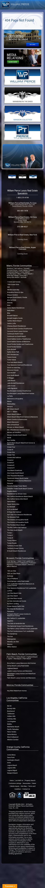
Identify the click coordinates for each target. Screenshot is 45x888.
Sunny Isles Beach (13, 277)
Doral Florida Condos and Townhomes (20, 344)
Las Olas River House (14, 598)
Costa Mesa (11, 755)
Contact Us (26, 789)
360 (8, 287)
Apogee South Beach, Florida (17, 297)
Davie (19, 561)
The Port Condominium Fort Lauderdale (20, 631)
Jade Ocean (11, 386)
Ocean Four (11, 447)
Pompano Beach (21, 564)
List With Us (19, 780)
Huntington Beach (13, 760)
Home (12, 780)
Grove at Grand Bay (13, 367)
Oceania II (10, 462)
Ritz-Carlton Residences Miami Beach (20, 496)
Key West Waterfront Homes (17, 691)
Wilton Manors (12, 566)
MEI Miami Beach (13, 409)
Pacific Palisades (13, 729)
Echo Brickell (11, 349)
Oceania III (10, 465)
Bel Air (9, 706)
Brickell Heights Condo (15, 318)
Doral (31, 270)
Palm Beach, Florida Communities (22, 654)
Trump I (9, 533)
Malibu (9, 724)
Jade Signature (12, 388)
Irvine (9, 763)
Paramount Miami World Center (17, 478)
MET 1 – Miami (12, 412)
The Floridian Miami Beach (16, 525)
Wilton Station (12, 647)
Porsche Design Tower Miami (17, 486)
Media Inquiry (14, 786)
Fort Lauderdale (28, 561)
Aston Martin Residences (15, 308)
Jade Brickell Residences (15, 383)
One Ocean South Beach (15, 473)
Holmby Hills (11, 719)
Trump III (10, 538)
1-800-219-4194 (22, 198)
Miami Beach (27, 274)
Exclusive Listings (15, 783)
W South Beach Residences (16, 551)
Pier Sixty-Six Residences (15, 609)
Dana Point (11, 757)
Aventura (10, 268)
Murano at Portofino (14, 432)
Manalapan (17, 659)
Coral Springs (11, 561)
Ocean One (11, 452)
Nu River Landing (13, 604)
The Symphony (12, 634)
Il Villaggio (10, 378)
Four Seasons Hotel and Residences (19, 365)
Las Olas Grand (12, 596)
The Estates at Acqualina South (17, 522)
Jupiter (10, 659)
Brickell (26, 268)
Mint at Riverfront (13, 425)
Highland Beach (32, 657)
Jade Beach (11, 380)
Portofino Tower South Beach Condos (20, 488)
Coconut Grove (12, 270)
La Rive (9, 591)
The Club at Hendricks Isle (16, 623)
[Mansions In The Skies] (22, 95)
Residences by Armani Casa (16, 494)
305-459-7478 (22, 211)
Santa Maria (11, 501)
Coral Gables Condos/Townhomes (19, 339)
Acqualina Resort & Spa (15, 292)
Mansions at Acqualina (15, 399)
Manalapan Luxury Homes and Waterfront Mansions (21, 674)
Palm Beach (27, 659)
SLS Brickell (11, 507)
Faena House (11, 357)
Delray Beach (20, 657)
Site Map (24, 786)
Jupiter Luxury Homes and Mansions (19, 671)
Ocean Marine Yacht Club (15, 606)
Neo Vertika (11, 440)
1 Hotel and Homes (13, 282)
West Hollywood (12, 737)
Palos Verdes (11, 732)
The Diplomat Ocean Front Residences (20, 626)
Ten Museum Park (13, 517)
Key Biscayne (11, 274)
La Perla (10, 396)
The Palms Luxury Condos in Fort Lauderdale (22, 628)
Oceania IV (11, 468)
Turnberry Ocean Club (14, 546)
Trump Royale (12, 543)
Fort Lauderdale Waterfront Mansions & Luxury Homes (20, 584)
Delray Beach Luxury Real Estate (18, 666)
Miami (20, 274)
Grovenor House (12, 370)
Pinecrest (23, 275)
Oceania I (10, 460)
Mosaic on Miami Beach (15, 427)
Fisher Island (24, 272)
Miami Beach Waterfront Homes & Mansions (22, 417)
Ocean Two (11, 455)
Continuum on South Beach (16, 336)
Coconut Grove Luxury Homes (17, 331)
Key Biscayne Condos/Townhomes (19, 391)
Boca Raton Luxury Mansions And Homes (21, 663)
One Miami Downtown (14, 470)
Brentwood (11, 711)
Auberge (10, 576)
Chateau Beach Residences (16, 326)
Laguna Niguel (12, 770)
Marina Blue (11, 404)
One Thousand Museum (15, 476)
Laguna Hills (11, 768)
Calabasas (11, 714)
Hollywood (24, 563)
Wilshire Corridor (12, 740)
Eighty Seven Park (13, 352)
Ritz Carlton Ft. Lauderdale (16, 618)
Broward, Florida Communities (20, 558)
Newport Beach (12, 773)
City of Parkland (12, 578)
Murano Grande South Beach (17, 435)
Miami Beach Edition (14, 414)
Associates (27, 783)
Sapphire (10, 621)
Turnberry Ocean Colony (15, 548)
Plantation (10, 564)
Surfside (23, 277)
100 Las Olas (11, 571)
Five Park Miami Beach (14, 362)
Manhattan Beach (13, 727)
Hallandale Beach (13, 563)
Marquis (10, 406)
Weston (30, 564)
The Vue (10, 636)
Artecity (9, 303)
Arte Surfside (11, 300)
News (34, 783)
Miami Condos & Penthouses (17, 419)
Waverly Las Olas (13, 642)
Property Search (30, 780)
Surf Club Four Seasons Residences (19, 514)
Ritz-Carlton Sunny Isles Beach (17, 499)
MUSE (9, 438)
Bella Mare (10, 310)
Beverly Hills (11, 708)
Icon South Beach (13, 375)
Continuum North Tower (15, 334)
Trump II (10, 535)
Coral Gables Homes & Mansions (18, 341)
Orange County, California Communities (18, 748)
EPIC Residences (13, 354)
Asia (8, 305)
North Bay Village (12, 275)
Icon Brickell (11, 373)
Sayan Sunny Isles (13, 504)
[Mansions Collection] (22, 113)
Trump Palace (11, 540)
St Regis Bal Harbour (14, 512)
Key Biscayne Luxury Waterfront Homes (20, 393)
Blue (8, 313)
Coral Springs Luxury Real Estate (18, 581)
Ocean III (10, 450)
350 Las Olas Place (13, 573)
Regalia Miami (12, 491)
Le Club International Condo (16, 601)
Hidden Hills (11, 716)
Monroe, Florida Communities (20, 685)
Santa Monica (12, 734)
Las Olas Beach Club (14, 593)
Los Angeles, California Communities (17, 699)
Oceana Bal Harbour (14, 457)
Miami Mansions (13, 422)
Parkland (32, 563)
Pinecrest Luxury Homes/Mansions (19, 481)
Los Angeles (11, 721)
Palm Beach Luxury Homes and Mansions (21, 678)
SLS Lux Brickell (12, 509)
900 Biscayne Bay (13, 290)
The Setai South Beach (14, 530)
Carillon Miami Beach (14, 321)
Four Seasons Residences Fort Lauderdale (21, 588)
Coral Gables (23, 270)
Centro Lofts (11, 323)
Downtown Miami (13, 272)
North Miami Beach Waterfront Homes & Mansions (21, 443)
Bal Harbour (19, 268)
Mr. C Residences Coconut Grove (18, 430)
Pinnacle (10, 483)
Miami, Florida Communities (19, 265)
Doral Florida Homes (14, 347)
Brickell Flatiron (12, 315)
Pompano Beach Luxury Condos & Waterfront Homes (18, 615)
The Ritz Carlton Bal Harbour (17, 527)
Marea (9, 401)
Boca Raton (11, 657)
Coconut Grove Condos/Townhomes (19, 329)
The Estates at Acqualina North (17, 520)
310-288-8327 (22, 227)
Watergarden (11, 639)
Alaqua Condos (12, 295)
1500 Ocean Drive (13, 284)
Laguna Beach (12, 765)
